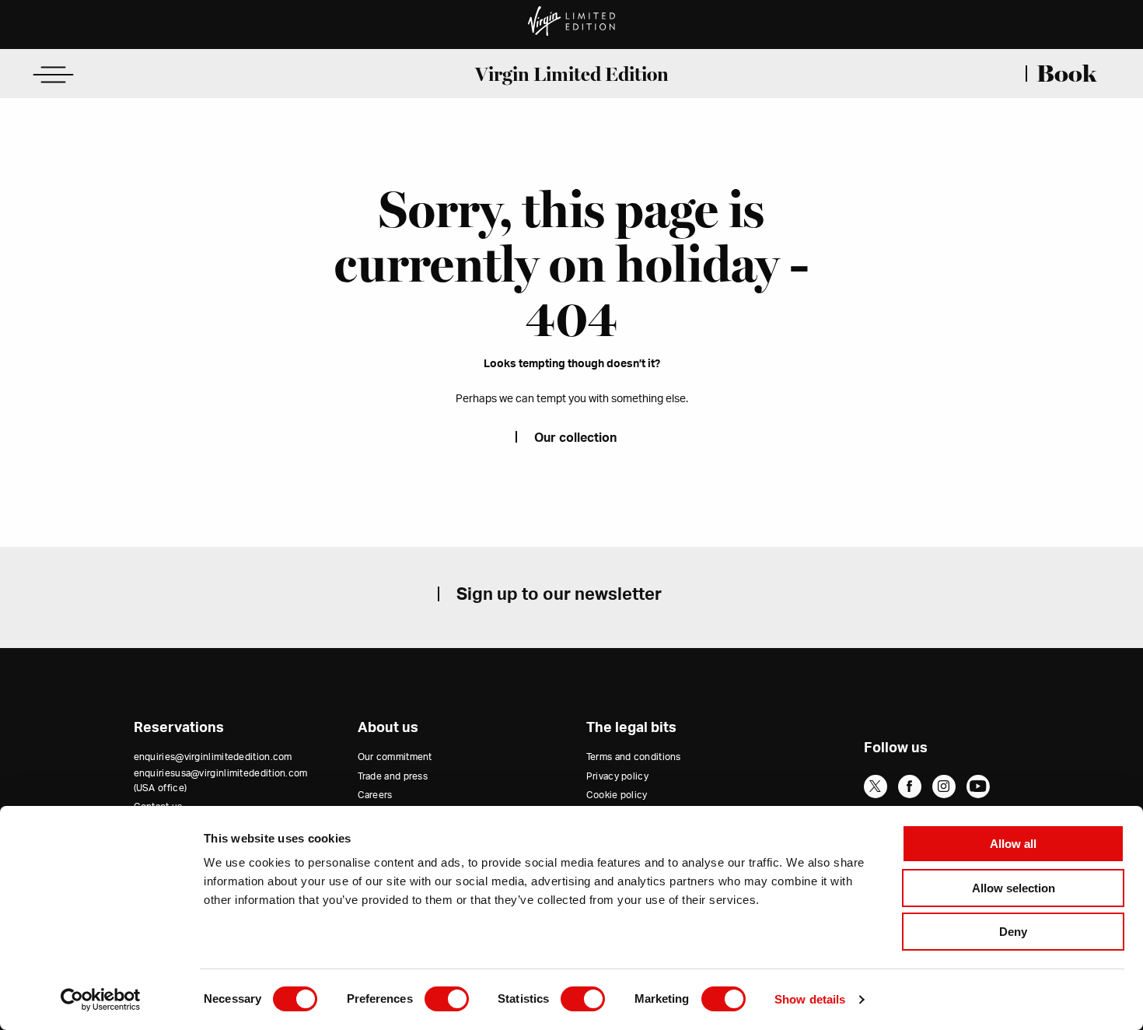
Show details (809, 999)
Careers (375, 795)
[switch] (447, 998)
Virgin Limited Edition (572, 74)
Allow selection (1013, 888)
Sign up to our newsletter (559, 594)
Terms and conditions (633, 757)
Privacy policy (617, 776)
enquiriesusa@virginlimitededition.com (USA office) (221, 781)
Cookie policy (617, 795)
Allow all (1013, 843)
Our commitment (395, 757)
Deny (1013, 931)
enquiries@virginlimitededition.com (213, 757)
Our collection (575, 438)
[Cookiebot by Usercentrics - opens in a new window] (101, 999)
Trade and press (393, 776)
